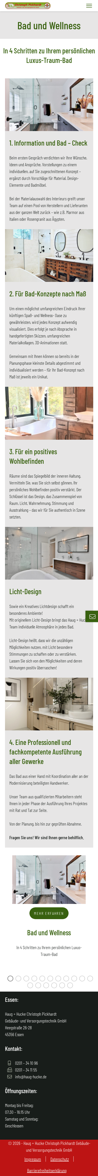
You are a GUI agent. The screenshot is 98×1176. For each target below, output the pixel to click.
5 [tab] (42, 979)
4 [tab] (34, 979)
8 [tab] (66, 979)
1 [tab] (10, 979)
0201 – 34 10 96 (26, 1063)
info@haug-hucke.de (30, 1076)
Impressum (32, 1159)
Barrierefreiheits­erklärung (47, 1170)
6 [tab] (50, 979)
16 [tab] (62, 985)
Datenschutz (59, 1159)
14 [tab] (46, 985)
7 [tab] (58, 979)
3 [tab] (26, 979)
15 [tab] (54, 985)
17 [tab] (70, 985)
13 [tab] (38, 985)
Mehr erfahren (49, 913)
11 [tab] (90, 979)
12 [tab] (30, 985)
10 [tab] (82, 979)
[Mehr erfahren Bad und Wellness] (48, 858)
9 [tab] (74, 979)
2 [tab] (18, 979)
